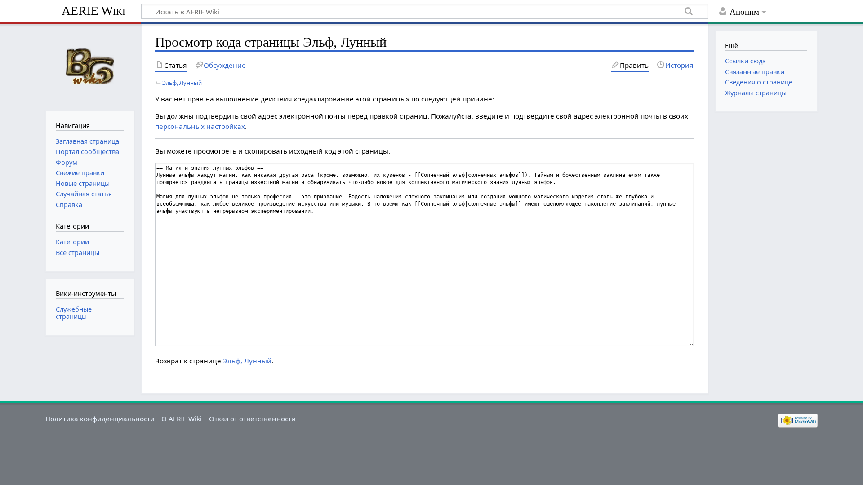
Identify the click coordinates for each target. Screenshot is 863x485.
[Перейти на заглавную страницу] (89, 66)
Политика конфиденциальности (100, 418)
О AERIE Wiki (181, 418)
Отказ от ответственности (252, 418)
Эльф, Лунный (182, 83)
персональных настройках (200, 126)
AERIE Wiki (93, 11)
